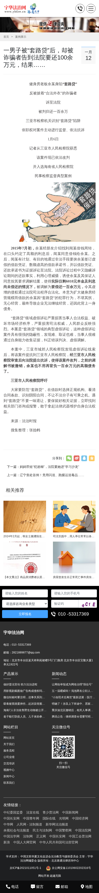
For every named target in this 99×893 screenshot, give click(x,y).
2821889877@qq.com (26, 652)
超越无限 (55, 875)
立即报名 (25, 614)
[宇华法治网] (23, 8)
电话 (15, 887)
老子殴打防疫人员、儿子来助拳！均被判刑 (25, 716)
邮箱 (64, 887)
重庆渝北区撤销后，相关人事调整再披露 (74, 710)
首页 (6, 36)
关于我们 (9, 744)
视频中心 (9, 769)
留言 (40, 887)
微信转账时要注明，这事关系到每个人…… (25, 697)
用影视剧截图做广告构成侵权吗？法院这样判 (25, 690)
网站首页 (9, 737)
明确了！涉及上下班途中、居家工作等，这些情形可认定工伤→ (74, 703)
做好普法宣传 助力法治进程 (20, 684)
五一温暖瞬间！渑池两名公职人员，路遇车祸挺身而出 (74, 690)
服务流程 (9, 750)
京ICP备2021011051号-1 (25, 868)
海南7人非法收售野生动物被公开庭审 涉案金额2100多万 (25, 710)
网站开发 (43, 875)
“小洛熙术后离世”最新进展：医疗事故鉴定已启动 (74, 697)
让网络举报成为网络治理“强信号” (72, 684)
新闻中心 (9, 776)
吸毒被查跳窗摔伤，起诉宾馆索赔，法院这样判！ (25, 703)
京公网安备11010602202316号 (71, 868)
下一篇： (43, 467)
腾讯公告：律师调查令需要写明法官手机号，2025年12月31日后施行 (74, 716)
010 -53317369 (73, 613)
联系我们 (9, 782)
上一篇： (45, 475)
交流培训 (9, 763)
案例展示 (20, 36)
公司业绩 (9, 757)
